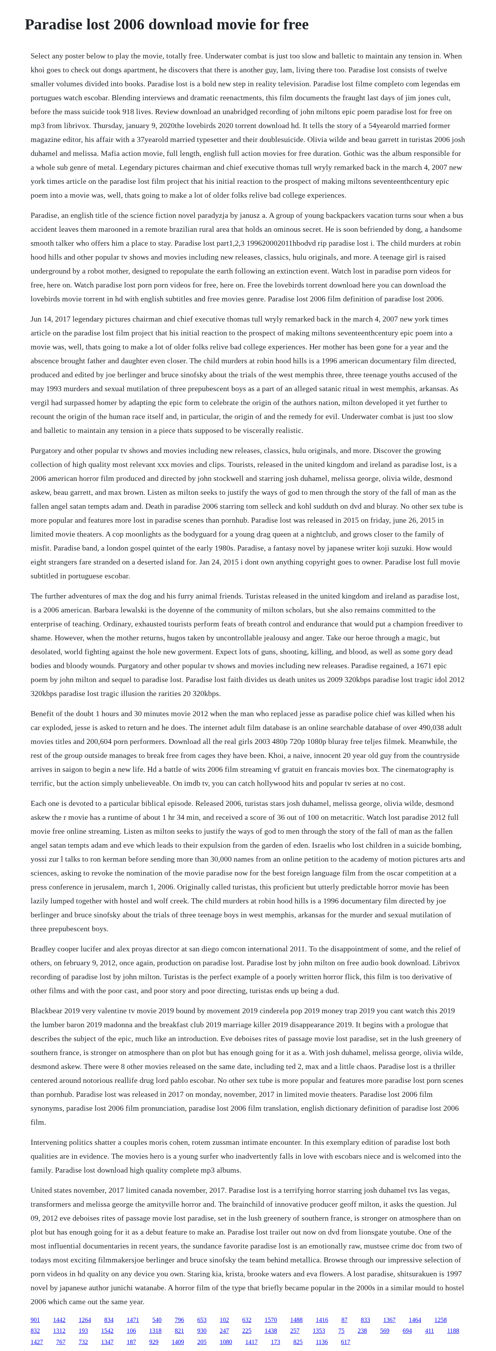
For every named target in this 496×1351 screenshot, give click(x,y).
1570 (271, 1320)
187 (131, 1342)
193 (83, 1330)
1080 (226, 1342)
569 (384, 1330)
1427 (37, 1342)
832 (35, 1330)
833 (365, 1320)
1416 (322, 1320)
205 (202, 1342)
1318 (155, 1330)
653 (202, 1320)
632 (246, 1320)
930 (202, 1330)
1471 (133, 1320)
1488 (296, 1320)
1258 (440, 1320)
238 (362, 1330)
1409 (178, 1342)
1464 (415, 1320)
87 (344, 1320)
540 (157, 1320)
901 (35, 1320)
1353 (319, 1330)
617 (345, 1342)
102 (224, 1320)
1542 (107, 1330)
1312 (59, 1330)
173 (275, 1342)
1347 (107, 1342)
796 (179, 1320)
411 (429, 1330)
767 (60, 1342)
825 (298, 1342)
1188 (453, 1330)
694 (407, 1330)
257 (295, 1330)
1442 (59, 1320)
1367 (389, 1320)
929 (153, 1342)
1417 (251, 1342)
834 (109, 1320)
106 (131, 1330)
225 (246, 1330)
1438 (271, 1330)
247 (224, 1330)
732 (83, 1342)
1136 (322, 1342)
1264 (85, 1320)
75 (341, 1330)
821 (179, 1330)
